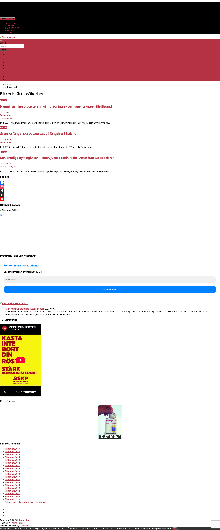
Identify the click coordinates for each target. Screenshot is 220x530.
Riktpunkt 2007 (12, 476)
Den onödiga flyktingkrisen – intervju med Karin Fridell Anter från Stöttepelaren (57, 158)
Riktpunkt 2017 (12, 448)
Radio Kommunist (17, 303)
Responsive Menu (7, 19)
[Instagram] (110, 187)
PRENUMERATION (12, 23)
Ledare (8, 76)
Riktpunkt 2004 (12, 485)
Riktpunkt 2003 (12, 488)
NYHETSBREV (10, 25)
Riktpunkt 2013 (12, 460)
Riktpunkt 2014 (12, 457)
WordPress (25, 525)
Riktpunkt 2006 (12, 479)
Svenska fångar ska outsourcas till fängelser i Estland (38, 134)
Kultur (8, 73)
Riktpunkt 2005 (12, 482)
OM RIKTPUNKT (12, 28)
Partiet (8, 65)
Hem (7, 54)
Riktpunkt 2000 (12, 496)
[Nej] (178, 529)
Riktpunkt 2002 (12, 490)
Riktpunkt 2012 (12, 462)
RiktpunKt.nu (23, 520)
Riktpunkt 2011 (12, 465)
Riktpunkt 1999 (12, 499)
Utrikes (8, 59)
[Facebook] (110, 183)
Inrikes (8, 57)
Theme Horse (16, 522)
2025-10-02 (5, 112)
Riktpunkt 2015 (12, 454)
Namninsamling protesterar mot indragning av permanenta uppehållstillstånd (56, 106)
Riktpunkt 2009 (12, 471)
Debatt (8, 79)
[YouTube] (110, 199)
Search (3, 42)
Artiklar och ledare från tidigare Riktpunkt (25, 502)
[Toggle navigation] (1, 40)
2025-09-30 (5, 139)
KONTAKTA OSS (11, 30)
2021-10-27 (5, 163)
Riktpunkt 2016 (12, 451)
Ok (175, 529)
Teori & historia (12, 68)
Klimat (8, 71)
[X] (110, 195)
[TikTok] (110, 191)
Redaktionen (6, 115)
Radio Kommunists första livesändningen (24, 308)
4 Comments (6, 118)
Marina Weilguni (8, 166)
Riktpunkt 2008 (12, 474)
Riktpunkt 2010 (12, 468)
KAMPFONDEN (11, 33)
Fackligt (8, 62)
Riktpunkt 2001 (12, 493)
